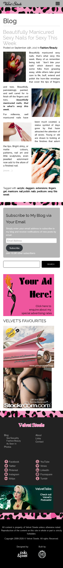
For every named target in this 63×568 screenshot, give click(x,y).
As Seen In (11, 443)
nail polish (24, 191)
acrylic (20, 188)
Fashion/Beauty (49, 47)
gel (5, 191)
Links (38, 438)
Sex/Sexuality (12, 438)
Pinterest (6, 470)
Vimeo (38, 465)
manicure (13, 191)
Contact (39, 441)
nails (33, 191)
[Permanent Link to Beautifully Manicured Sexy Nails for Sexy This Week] (14, 66)
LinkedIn (38, 470)
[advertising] (28, 294)
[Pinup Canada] (28, 346)
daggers (30, 188)
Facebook (6, 461)
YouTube (38, 461)
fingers (52, 188)
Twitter (6, 465)
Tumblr (38, 478)
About (39, 435)
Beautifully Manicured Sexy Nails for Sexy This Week (30, 37)
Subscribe (14, 248)
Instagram (6, 474)
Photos (7, 446)
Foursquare (38, 474)
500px (6, 478)
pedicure (42, 191)
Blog (6, 435)
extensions (41, 188)
